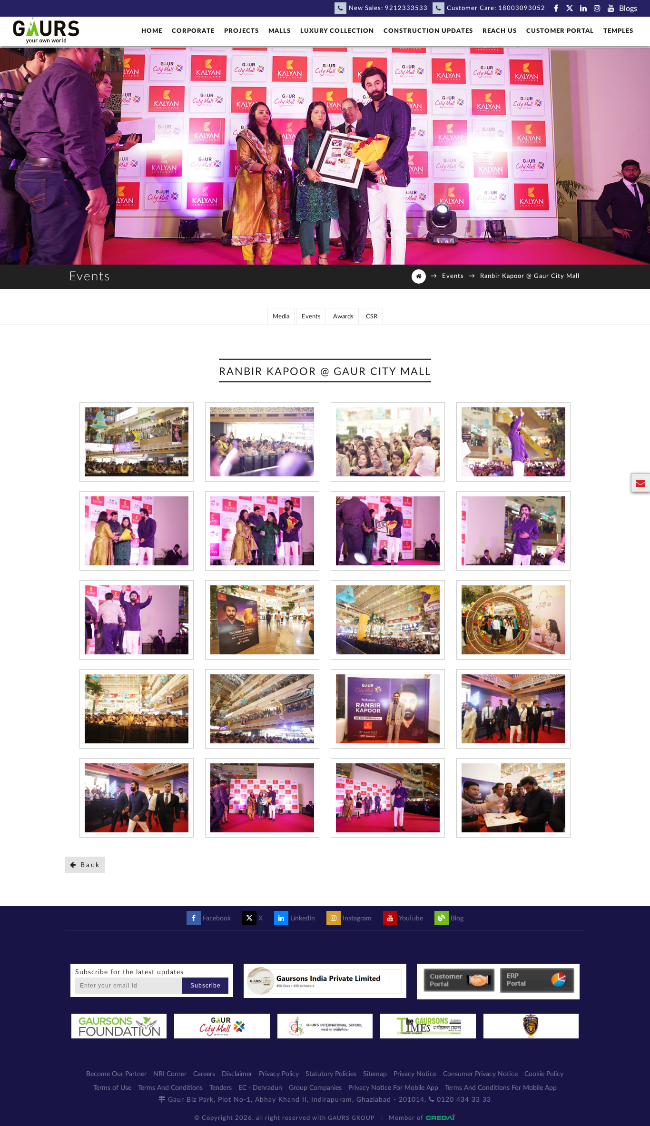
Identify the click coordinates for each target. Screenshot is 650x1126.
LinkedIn (301, 918)
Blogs (628, 8)
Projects (241, 31)
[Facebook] (556, 8)
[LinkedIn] (584, 8)
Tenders (220, 1088)
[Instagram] (597, 8)
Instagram (356, 918)
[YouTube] (611, 8)
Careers (204, 1074)
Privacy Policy (279, 1074)
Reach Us (500, 31)
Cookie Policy (543, 1074)
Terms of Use (112, 1088)
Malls (279, 31)
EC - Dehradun (260, 1088)
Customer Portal (560, 31)
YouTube (410, 918)
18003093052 (521, 8)
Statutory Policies (330, 1074)
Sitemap (375, 1074)
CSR (371, 317)
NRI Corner (170, 1074)
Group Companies (315, 1088)
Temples (618, 31)
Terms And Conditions (170, 1088)
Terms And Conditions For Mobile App (501, 1088)
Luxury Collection (337, 31)
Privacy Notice (415, 1074)
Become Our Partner (116, 1074)
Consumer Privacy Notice (480, 1074)
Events (453, 276)
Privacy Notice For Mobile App (393, 1088)
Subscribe (205, 985)
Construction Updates (428, 31)
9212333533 (406, 8)
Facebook (216, 918)
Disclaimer (237, 1074)
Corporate (193, 31)
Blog (456, 918)
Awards (343, 317)
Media (281, 317)
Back (88, 865)
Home (151, 31)
